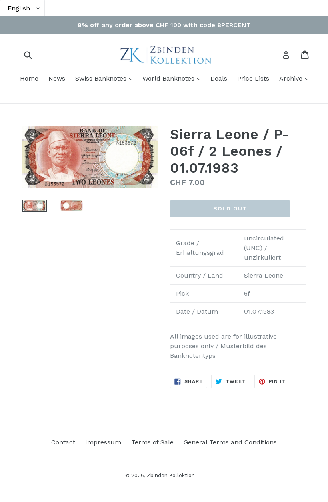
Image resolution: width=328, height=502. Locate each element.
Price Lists (253, 78)
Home (29, 78)
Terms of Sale (152, 442)
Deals (218, 78)
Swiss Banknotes (105, 78)
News (56, 78)
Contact (63, 442)
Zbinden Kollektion (171, 475)
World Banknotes (173, 78)
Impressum (103, 442)
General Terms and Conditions (230, 442)
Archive (295, 78)
